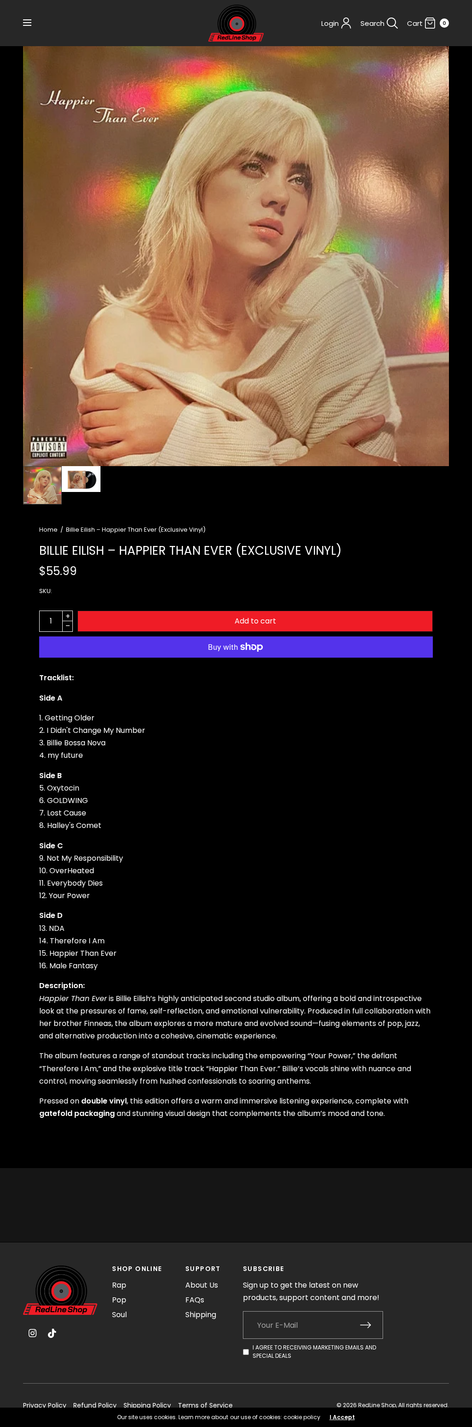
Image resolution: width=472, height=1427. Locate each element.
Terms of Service (205, 1405)
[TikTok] (52, 1333)
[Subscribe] (371, 1325)
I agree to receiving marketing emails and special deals (314, 1351)
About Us (201, 1285)
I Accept (342, 1417)
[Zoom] (236, 256)
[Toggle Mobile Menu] (33, 23)
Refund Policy (95, 1405)
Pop (119, 1300)
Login (330, 23)
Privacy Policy (44, 1405)
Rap (119, 1285)
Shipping (200, 1314)
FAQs (194, 1300)
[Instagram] (32, 1333)
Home (48, 529)
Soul (119, 1314)
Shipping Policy (147, 1405)
